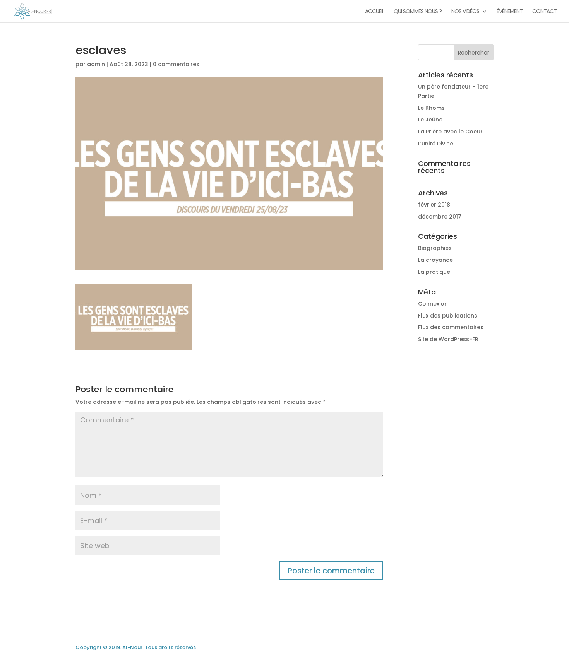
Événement (510, 12)
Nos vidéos (465, 12)
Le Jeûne (430, 119)
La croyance (435, 260)
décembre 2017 (439, 216)
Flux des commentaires (450, 327)
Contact (544, 12)
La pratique (434, 272)
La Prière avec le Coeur (450, 131)
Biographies (435, 248)
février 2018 (434, 205)
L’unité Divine (435, 143)
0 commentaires (176, 64)
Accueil (374, 12)
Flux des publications (447, 316)
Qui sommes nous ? (418, 12)
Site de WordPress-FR (448, 339)
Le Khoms (431, 108)
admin (96, 64)
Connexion (433, 304)
